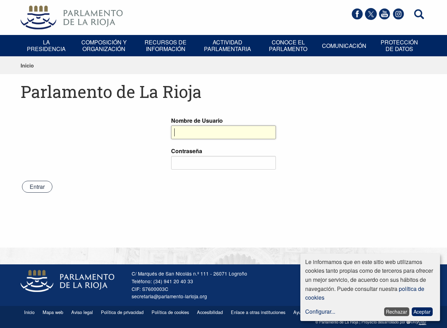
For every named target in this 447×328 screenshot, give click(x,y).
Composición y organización (104, 45)
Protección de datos (399, 45)
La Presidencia (46, 45)
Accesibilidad (210, 312)
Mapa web (53, 312)
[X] (371, 18)
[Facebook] (357, 18)
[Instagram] (398, 18)
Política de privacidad (122, 312)
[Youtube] (384, 18)
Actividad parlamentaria (227, 45)
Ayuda (299, 312)
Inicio (27, 65)
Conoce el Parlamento (288, 45)
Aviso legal (82, 312)
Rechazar (396, 311)
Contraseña (186, 151)
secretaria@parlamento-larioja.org (169, 296)
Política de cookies (170, 312)
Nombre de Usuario (197, 120)
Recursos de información (165, 45)
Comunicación (344, 46)
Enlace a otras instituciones (258, 312)
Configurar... (320, 311)
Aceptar (422, 311)
